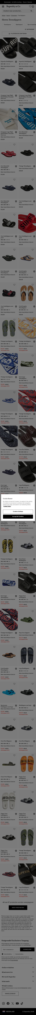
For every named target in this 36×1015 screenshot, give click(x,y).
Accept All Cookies (18, 516)
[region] (18, 507)
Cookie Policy (7, 506)
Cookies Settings (18, 511)
